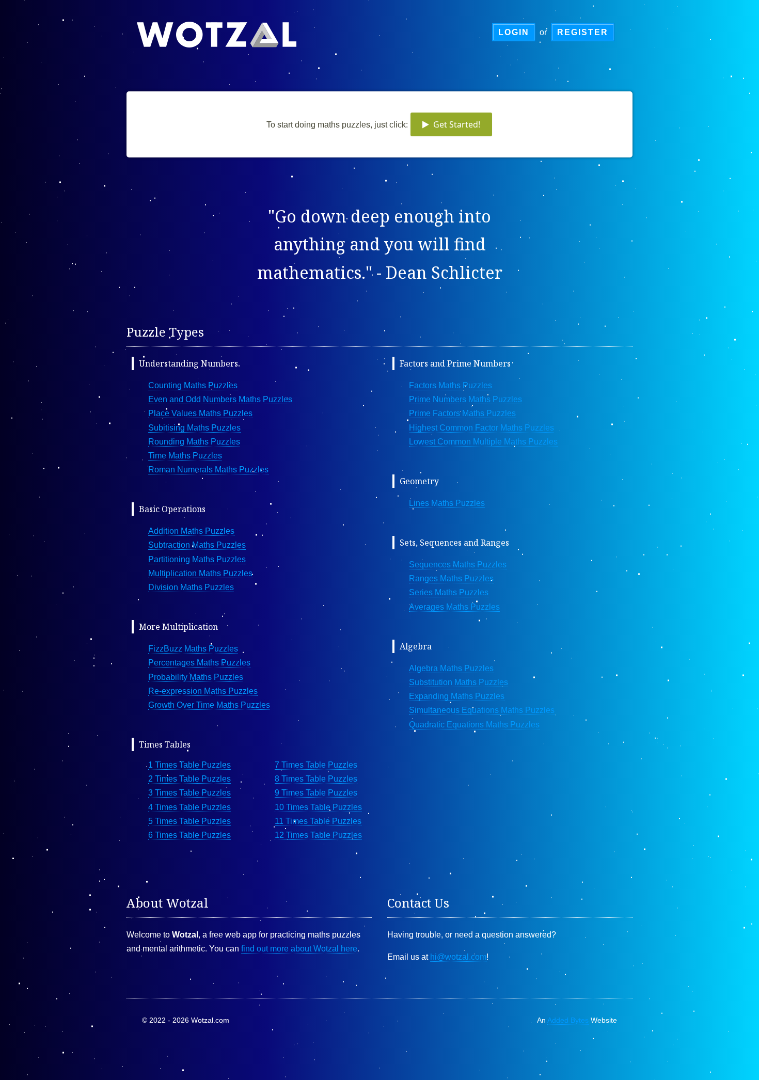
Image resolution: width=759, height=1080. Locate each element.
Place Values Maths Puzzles (200, 413)
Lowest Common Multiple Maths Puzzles (483, 441)
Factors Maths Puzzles (450, 385)
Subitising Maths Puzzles (194, 427)
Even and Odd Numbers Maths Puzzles (220, 399)
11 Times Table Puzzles (318, 821)
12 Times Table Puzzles (318, 835)
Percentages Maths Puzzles (199, 662)
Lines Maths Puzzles (447, 503)
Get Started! (454, 124)
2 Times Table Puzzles (189, 778)
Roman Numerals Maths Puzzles (208, 469)
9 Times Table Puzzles (316, 792)
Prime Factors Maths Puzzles (462, 413)
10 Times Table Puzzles (318, 807)
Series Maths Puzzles (448, 592)
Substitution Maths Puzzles (458, 682)
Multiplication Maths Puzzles (200, 573)
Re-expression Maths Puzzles (203, 691)
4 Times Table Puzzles (189, 807)
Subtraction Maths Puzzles (197, 545)
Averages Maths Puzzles (454, 606)
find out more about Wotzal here (299, 948)
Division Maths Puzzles (191, 587)
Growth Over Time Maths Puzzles (209, 705)
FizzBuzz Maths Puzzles (193, 648)
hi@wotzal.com (458, 956)
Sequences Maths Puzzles (458, 564)
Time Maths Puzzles (185, 455)
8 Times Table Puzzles (316, 778)
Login (513, 32)
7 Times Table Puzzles (316, 764)
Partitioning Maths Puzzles (197, 559)
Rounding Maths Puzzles (194, 441)
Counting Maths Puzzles (193, 385)
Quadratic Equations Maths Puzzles (474, 724)
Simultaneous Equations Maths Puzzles (482, 710)
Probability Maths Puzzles (195, 677)
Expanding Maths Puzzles (456, 696)
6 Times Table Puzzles (189, 835)
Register (582, 32)
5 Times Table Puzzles (189, 821)
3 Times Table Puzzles (189, 792)
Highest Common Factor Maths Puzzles (481, 427)
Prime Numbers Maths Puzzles (465, 399)
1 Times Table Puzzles (189, 764)
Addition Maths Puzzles (191, 531)
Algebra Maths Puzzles (451, 668)
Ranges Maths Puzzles (451, 578)
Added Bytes (568, 1020)
